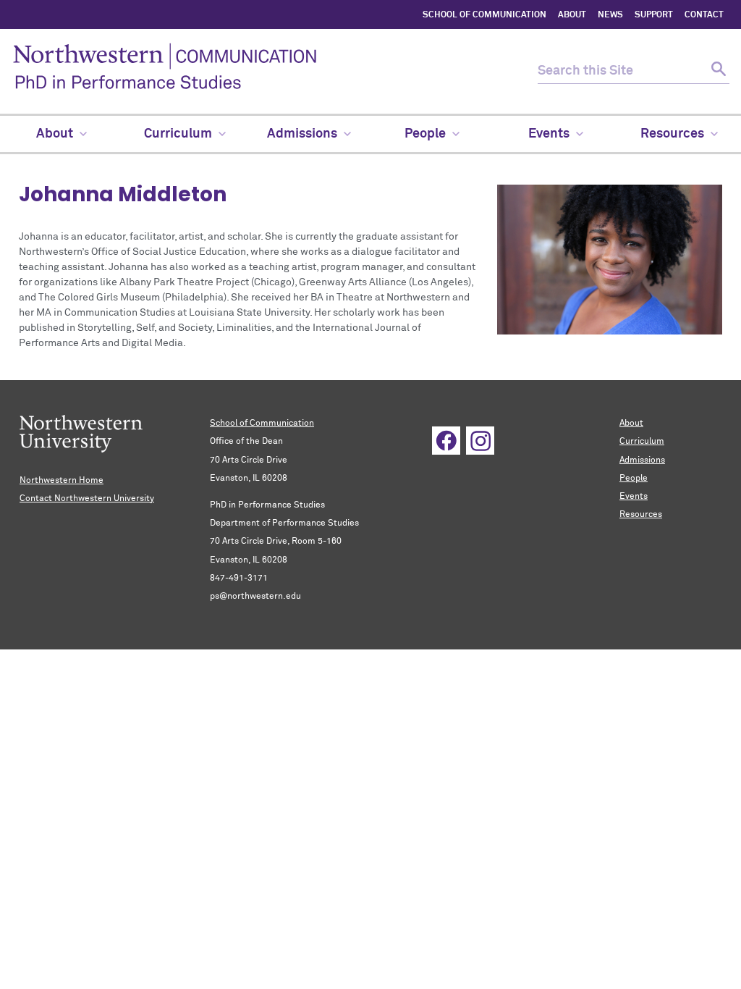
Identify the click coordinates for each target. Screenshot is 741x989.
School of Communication (262, 423)
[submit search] (716, 71)
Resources (640, 514)
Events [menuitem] (548, 133)
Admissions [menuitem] (302, 133)
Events (633, 496)
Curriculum (641, 441)
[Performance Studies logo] (272, 71)
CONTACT (704, 15)
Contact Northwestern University (87, 498)
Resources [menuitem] (672, 133)
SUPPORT (654, 15)
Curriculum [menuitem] (178, 133)
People (633, 478)
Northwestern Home (61, 480)
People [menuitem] (425, 133)
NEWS (610, 15)
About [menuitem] (54, 133)
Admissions (642, 460)
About (631, 423)
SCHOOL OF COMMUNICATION (484, 15)
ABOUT (572, 15)
